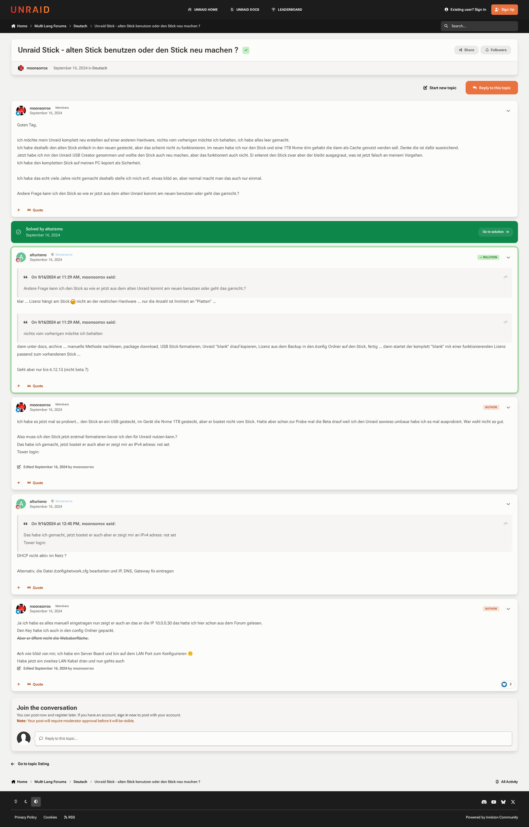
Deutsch (99, 68)
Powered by (492, 817)
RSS (71, 817)
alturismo (38, 255)
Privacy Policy (26, 817)
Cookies (50, 817)
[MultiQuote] (19, 210)
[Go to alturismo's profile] (21, 257)
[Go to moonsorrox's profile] (21, 68)
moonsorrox (37, 68)
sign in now (127, 715)
